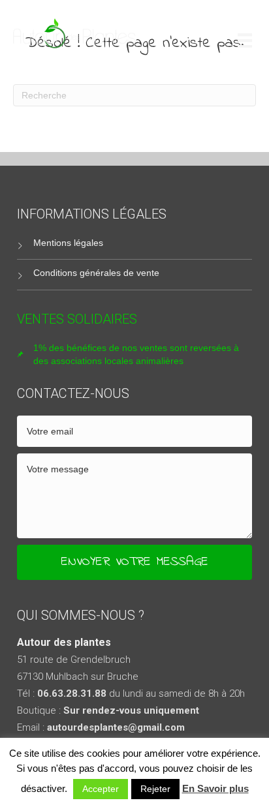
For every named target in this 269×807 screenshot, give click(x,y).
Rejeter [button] (155, 789)
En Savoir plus (215, 788)
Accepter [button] (100, 789)
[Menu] (245, 40)
